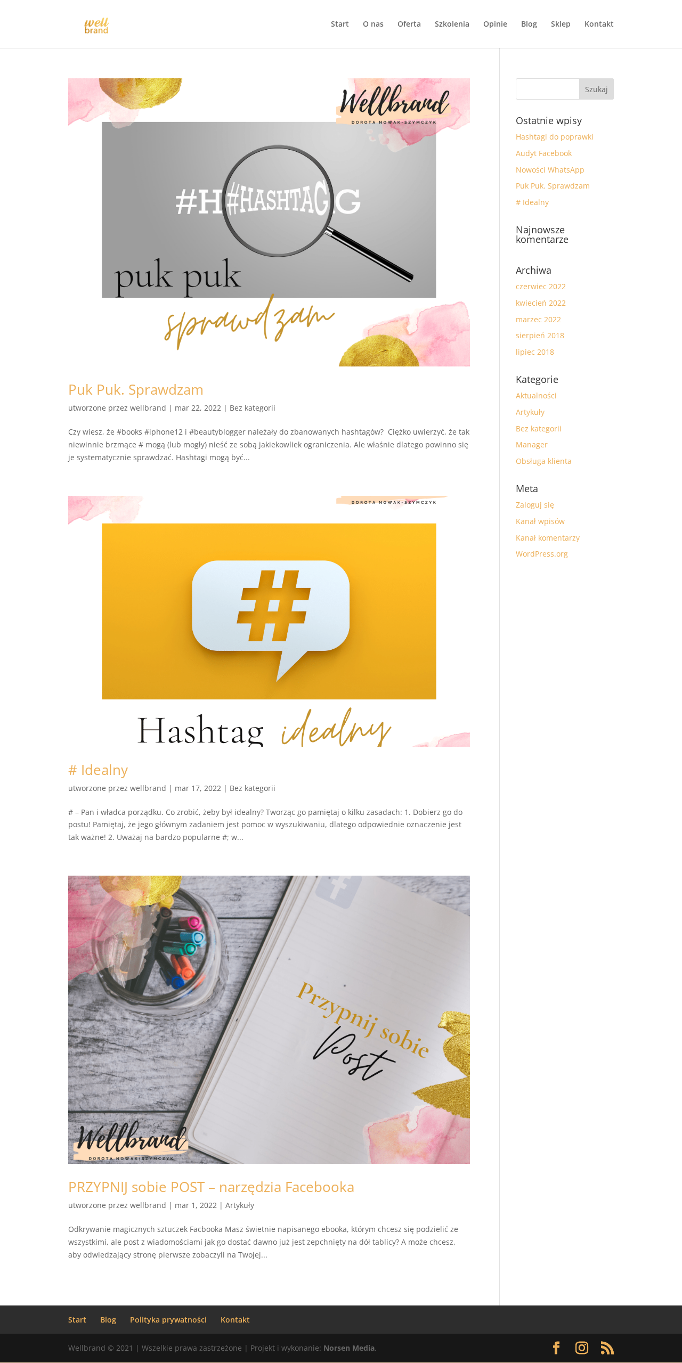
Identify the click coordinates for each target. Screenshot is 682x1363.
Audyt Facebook (544, 153)
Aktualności (536, 395)
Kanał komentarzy (548, 538)
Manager (532, 444)
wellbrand (148, 408)
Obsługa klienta (544, 461)
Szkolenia (452, 24)
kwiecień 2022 (541, 303)
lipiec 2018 (535, 352)
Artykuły (239, 1205)
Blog (529, 24)
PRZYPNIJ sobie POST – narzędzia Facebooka (211, 1186)
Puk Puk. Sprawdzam (136, 389)
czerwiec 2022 (541, 286)
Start (340, 24)
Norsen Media (349, 1348)
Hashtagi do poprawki (555, 137)
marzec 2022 (538, 319)
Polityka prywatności (168, 1320)
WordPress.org (542, 554)
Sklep (561, 24)
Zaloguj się (535, 505)
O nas (373, 24)
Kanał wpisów (540, 521)
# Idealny (98, 769)
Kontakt (599, 24)
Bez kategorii (252, 408)
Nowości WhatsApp (550, 170)
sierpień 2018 (540, 335)
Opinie (495, 24)
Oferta (409, 24)
